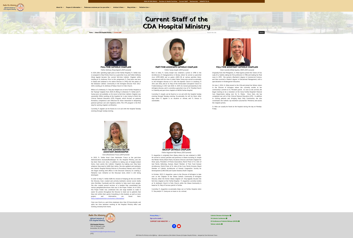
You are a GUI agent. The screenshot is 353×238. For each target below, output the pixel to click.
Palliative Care (144, 7)
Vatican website (216, 224)
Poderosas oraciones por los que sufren (96, 7)
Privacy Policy (154, 215)
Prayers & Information (73, 7)
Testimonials (194, 1)
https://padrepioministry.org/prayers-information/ (107, 198)
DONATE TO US (204, 1)
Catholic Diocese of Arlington (220, 215)
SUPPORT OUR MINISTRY (159, 221)
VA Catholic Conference (218, 218)
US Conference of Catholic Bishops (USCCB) (224, 221)
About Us (59, 7)
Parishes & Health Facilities (168, 1)
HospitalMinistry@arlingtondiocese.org (102, 231)
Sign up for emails (156, 218)
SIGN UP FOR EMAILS (150, 1)
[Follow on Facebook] (174, 226)
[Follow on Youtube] (179, 226)
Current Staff (183, 1)
